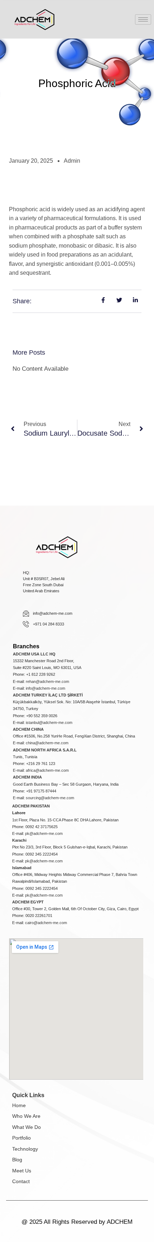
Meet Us (21, 1170)
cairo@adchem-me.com (46, 923)
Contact (21, 1181)
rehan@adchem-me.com (47, 681)
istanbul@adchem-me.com (49, 722)
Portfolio (21, 1138)
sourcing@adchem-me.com (50, 798)
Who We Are (26, 1116)
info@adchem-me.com (45, 688)
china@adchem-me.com (47, 743)
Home (19, 1105)
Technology (25, 1149)
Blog (17, 1159)
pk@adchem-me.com (44, 833)
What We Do (26, 1127)
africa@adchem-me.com (47, 770)
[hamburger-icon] (143, 19)
